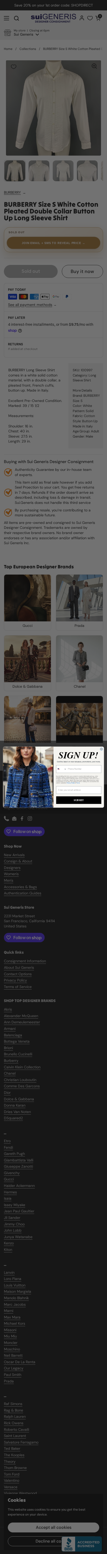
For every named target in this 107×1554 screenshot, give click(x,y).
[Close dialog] (101, 749)
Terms (78, 782)
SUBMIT (79, 800)
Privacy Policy (71, 782)
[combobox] (61, 768)
